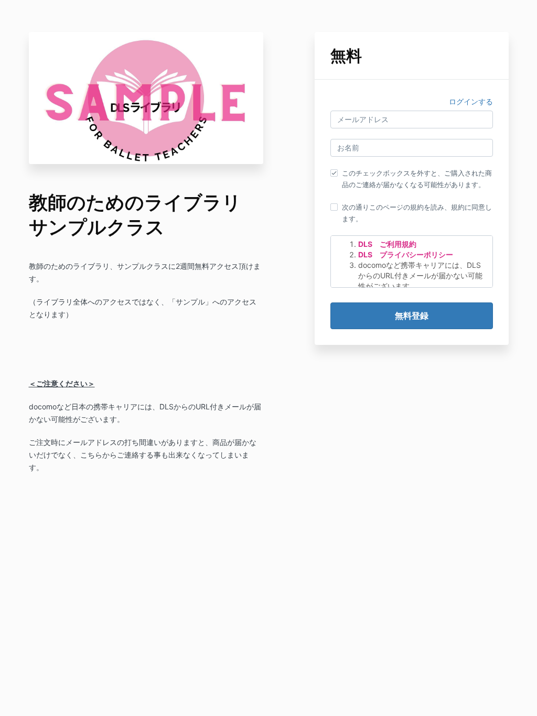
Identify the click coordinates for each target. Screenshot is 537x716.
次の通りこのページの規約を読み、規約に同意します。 (417, 213)
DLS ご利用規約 (387, 244)
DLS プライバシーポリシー (405, 254)
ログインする (471, 101)
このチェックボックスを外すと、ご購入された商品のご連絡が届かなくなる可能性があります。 (417, 179)
